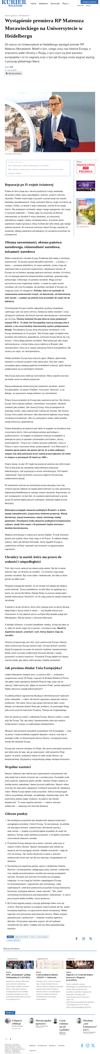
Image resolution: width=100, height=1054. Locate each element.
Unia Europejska (42, 937)
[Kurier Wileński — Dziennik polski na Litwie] (14, 3)
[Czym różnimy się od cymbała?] (55, 1021)
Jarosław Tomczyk (17, 1026)
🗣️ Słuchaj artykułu (13, 73)
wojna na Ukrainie (13, 940)
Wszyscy (29, 1007)
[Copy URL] (47, 85)
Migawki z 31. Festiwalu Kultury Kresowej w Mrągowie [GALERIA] (79, 977)
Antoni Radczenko (60, 1007)
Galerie (8, 972)
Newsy (38, 972)
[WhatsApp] (36, 85)
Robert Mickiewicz (73, 1009)
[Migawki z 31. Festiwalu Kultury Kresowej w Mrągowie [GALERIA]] (80, 965)
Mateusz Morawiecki (21, 937)
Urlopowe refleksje (14, 173)
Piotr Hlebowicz (39, 1009)
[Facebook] (24, 85)
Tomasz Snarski (89, 1009)
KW (11, 67)
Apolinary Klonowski (62, 1032)
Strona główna (11, 15)
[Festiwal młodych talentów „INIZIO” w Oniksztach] (50, 965)
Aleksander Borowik (43, 1007)
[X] (30, 85)
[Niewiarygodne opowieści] (31, 1021)
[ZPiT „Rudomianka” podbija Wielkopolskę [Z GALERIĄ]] (20, 965)
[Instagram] (83, 939)
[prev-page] (6, 1039)
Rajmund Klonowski (56, 1009)
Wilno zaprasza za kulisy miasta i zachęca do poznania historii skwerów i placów (36, 169)
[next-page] (10, 1039)
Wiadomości (24, 15)
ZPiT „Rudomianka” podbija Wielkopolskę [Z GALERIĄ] (28, 166)
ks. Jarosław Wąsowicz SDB (20, 1009)
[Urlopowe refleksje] (8, 1021)
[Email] (41, 85)
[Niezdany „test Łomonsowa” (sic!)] (79, 1021)
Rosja (33, 937)
